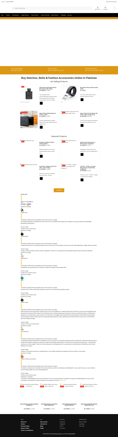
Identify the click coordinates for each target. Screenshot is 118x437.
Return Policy (25, 428)
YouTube (62, 428)
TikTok (61, 426)
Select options (85, 102)
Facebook (62, 422)
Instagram (62, 424)
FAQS (42, 428)
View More (43, 129)
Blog (41, 426)
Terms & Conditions (27, 430)
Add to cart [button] (44, 105)
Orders (23, 424)
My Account (98, 9)
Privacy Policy (25, 426)
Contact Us (43, 424)
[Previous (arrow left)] (2, 218)
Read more (62, 380)
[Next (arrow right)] (115, 218)
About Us (23, 422)
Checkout (105, 9)
